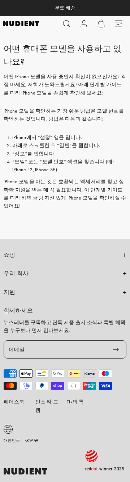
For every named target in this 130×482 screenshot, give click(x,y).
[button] (66, 23)
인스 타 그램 (46, 405)
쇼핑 (10, 255)
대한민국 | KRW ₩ (21, 440)
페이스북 (14, 401)
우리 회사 (16, 273)
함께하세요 (18, 310)
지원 (10, 292)
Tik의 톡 (75, 401)
